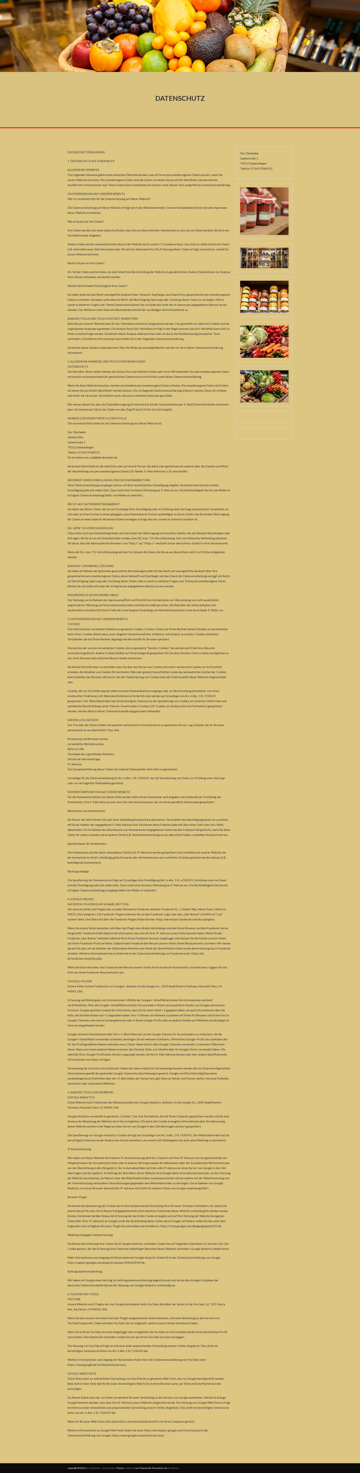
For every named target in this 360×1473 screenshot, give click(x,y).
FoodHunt (129, 1468)
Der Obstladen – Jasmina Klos (100, 1468)
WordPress (173, 1468)
